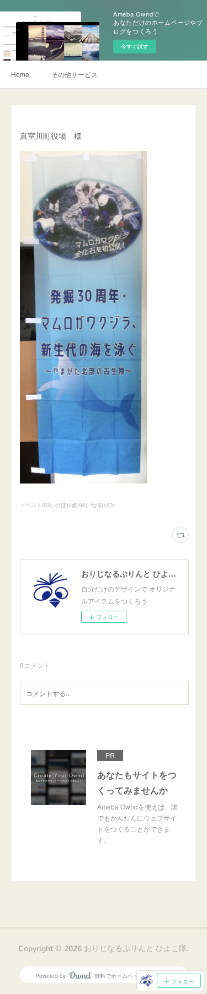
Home (20, 74)
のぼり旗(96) (71, 505)
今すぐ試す (134, 46)
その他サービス (74, 74)
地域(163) (103, 505)
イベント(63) (36, 505)
